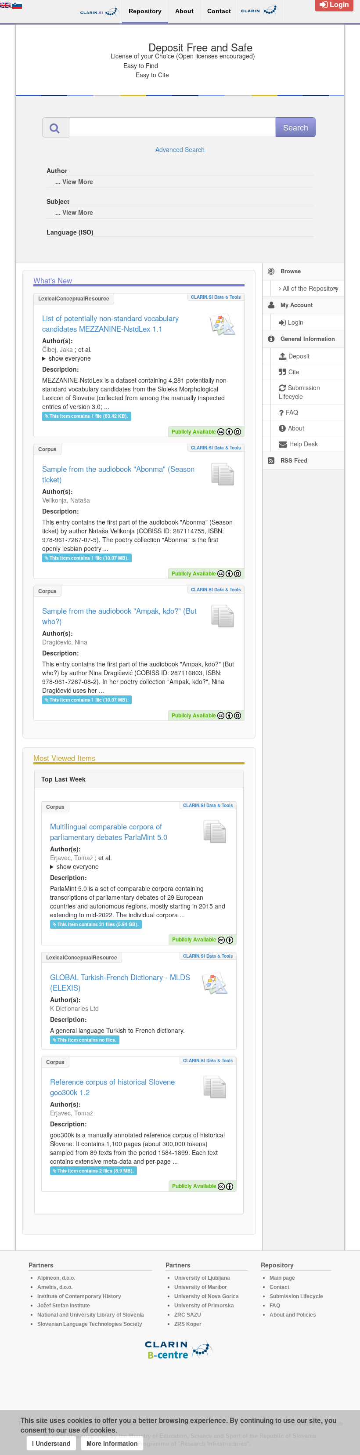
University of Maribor (200, 1287)
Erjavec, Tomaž (71, 857)
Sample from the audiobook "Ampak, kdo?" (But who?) (119, 615)
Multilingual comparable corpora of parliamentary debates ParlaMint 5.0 (108, 831)
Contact (279, 1287)
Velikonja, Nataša (66, 500)
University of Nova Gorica (206, 1296)
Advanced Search (180, 149)
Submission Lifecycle (296, 1296)
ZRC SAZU (187, 1315)
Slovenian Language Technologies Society (89, 1324)
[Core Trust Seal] (180, 1384)
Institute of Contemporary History (79, 1296)
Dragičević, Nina (64, 641)
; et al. (67, 353)
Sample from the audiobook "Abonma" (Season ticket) (118, 474)
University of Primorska (204, 1306)
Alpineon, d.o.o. (56, 1278)
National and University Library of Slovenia (90, 1315)
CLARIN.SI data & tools (216, 297)
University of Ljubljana (202, 1278)
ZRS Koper (188, 1324)
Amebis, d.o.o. (54, 1287)
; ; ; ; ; (139, 353)
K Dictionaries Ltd (74, 1008)
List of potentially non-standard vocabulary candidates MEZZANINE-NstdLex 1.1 (110, 323)
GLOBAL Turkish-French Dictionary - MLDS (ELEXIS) (120, 982)
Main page (282, 1278)
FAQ (275, 1306)
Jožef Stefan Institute (63, 1306)
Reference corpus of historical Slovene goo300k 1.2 (112, 1086)
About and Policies (293, 1315)
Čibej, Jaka (57, 349)
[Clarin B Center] (180, 1349)
